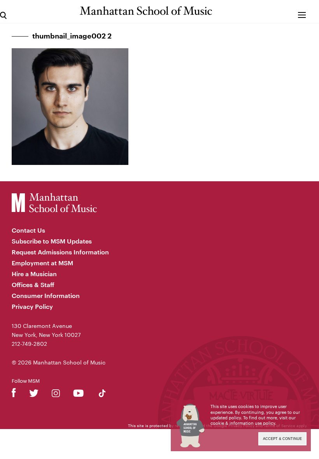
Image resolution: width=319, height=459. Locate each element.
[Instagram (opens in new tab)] (56, 394)
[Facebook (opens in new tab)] (14, 394)
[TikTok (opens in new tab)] (102, 394)
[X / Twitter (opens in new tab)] (34, 394)
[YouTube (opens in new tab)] (78, 394)
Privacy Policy (32, 306)
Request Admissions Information (60, 252)
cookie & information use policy (242, 423)
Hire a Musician (34, 273)
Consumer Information (46, 295)
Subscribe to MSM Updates (52, 241)
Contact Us (28, 230)
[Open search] (3, 11)
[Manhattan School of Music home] (146, 10)
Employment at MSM (42, 262)
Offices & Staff (33, 284)
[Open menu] (302, 11)
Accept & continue (282, 439)
